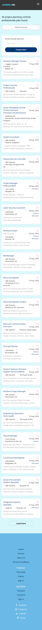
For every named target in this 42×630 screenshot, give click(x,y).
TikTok (22, 618)
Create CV (21, 595)
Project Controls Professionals (10, 86)
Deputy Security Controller (14, 159)
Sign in (21, 580)
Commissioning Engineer (14, 458)
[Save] (37, 62)
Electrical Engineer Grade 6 (14, 302)
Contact (21, 553)
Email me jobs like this (14, 39)
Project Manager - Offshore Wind (11, 184)
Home (21, 549)
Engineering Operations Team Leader (13, 414)
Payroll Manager (10, 436)
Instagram (22, 609)
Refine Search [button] (21, 27)
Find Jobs (21, 591)
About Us (21, 558)
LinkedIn (22, 613)
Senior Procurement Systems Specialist (12, 481)
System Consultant (11, 137)
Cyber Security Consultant (14, 208)
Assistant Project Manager (14, 391)
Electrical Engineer (11, 277)
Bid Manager (8, 255)
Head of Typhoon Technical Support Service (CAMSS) (14, 370)
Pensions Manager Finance (14, 61)
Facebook (22, 605)
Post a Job (21, 572)
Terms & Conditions (21, 562)
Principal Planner (10, 346)
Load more (21, 523)
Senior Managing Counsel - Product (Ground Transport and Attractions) (14, 110)
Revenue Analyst (10, 230)
